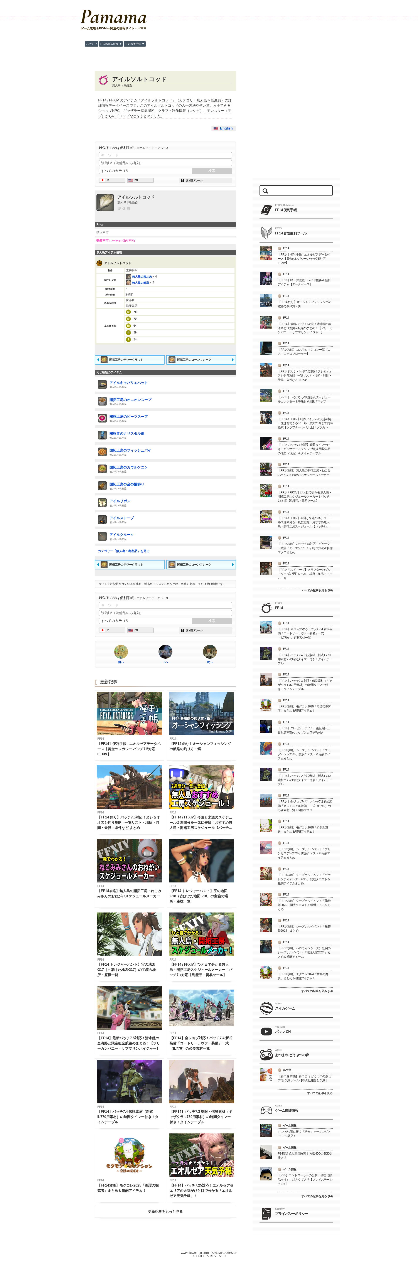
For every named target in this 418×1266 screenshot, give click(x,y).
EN (136, 180)
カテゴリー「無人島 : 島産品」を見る (124, 551)
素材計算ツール (194, 180)
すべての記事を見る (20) (317, 590)
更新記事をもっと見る (165, 1211)
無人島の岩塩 (140, 282)
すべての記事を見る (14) (317, 1196)
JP (107, 180)
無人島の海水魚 (142, 276)
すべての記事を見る (320, 1093)
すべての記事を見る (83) (317, 991)
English (226, 128)
